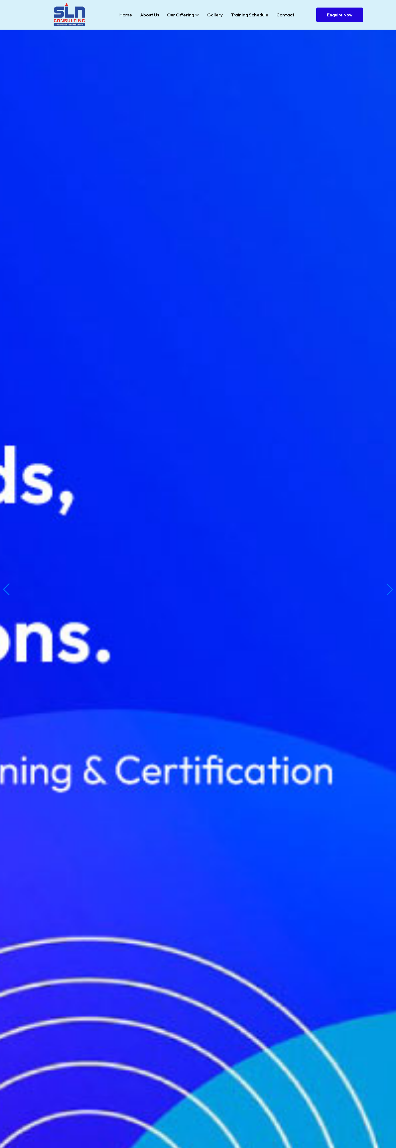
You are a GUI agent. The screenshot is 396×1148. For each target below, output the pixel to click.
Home (125, 15)
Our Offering (181, 15)
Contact (285, 15)
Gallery (215, 15)
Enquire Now (339, 15)
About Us (149, 15)
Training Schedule (249, 15)
